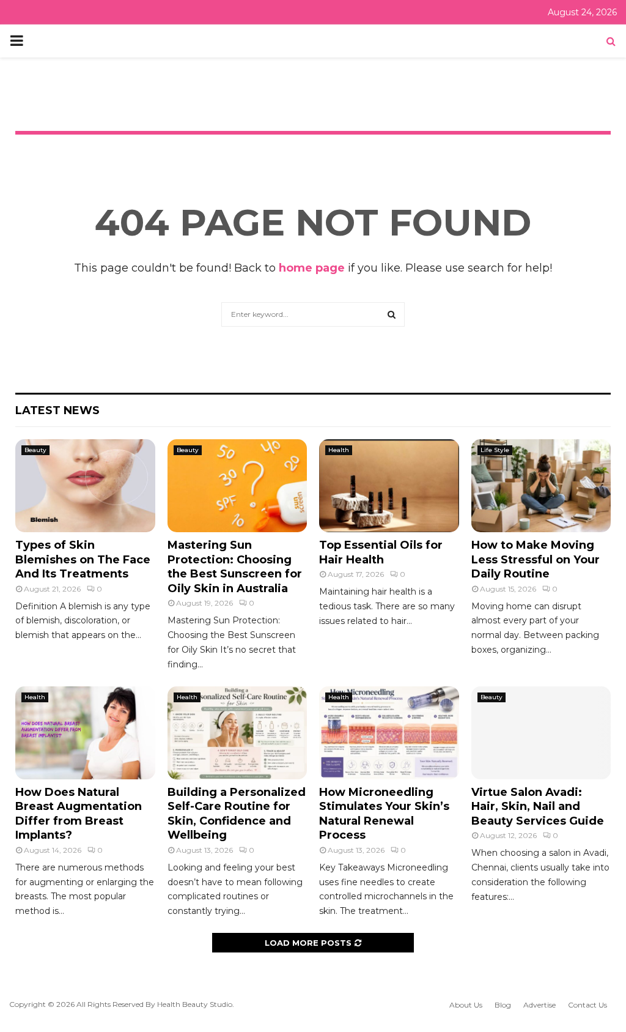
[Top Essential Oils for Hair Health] (389, 485)
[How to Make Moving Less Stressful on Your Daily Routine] (541, 485)
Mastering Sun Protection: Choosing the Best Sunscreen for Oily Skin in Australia (235, 566)
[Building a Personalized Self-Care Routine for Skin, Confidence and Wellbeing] (237, 732)
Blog (503, 1004)
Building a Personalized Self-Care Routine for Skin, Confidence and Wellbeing (237, 813)
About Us (465, 1004)
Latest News (57, 410)
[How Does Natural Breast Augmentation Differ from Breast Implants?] (85, 732)
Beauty (35, 450)
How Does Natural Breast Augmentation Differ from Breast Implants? (78, 813)
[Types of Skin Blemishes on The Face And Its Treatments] (85, 485)
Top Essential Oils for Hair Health (381, 552)
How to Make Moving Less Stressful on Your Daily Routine (535, 559)
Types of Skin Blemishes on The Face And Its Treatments (82, 559)
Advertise (539, 1004)
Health (338, 450)
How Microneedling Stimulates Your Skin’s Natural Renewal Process (384, 813)
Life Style (495, 450)
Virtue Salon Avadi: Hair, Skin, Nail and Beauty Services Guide (537, 806)
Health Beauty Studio (194, 1004)
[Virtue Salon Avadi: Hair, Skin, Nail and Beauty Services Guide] (541, 732)
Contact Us (587, 1004)
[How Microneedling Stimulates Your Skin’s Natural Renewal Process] (389, 732)
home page (312, 268)
